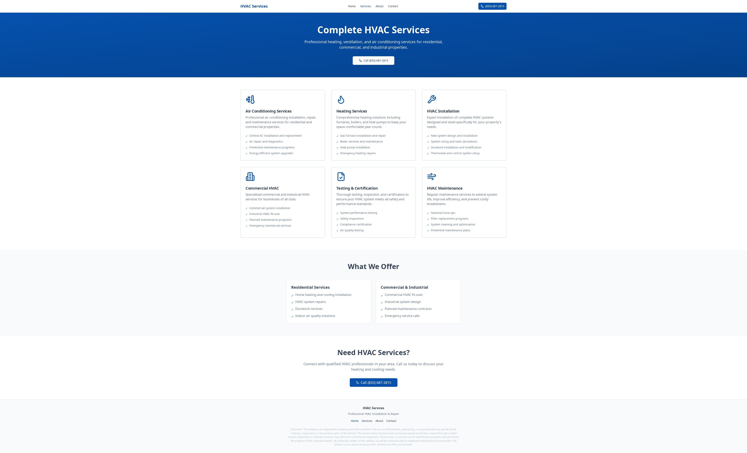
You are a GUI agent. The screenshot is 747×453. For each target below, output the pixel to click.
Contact (393, 6)
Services (365, 6)
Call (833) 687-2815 (376, 60)
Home (352, 6)
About (379, 6)
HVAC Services (254, 6)
